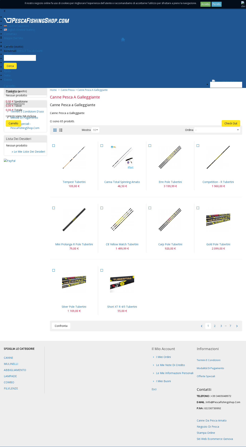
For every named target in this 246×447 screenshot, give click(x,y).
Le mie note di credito (170, 365)
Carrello (9, 86)
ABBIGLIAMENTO (15, 370)
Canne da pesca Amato (212, 420)
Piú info (217, 4)
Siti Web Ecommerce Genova (215, 439)
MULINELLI (11, 364)
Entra (20, 51)
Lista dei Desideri (18, 139)
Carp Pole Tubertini (170, 244)
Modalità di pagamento (210, 368)
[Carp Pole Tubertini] (170, 220)
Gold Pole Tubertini (218, 244)
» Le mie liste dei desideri (28, 151)
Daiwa (8, 79)
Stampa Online (206, 433)
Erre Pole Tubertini (170, 182)
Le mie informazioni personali (174, 373)
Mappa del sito (13, 38)
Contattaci (10, 34)
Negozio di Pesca (208, 426)
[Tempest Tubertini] (74, 157)
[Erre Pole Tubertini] (170, 157)
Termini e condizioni (208, 360)
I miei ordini (163, 357)
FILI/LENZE (11, 388)
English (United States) (21, 29)
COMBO (9, 382)
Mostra (86, 130)
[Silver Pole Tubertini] (74, 282)
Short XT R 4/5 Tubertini (122, 306)
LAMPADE (10, 376)
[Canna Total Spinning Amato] (122, 157)
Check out (230, 123)
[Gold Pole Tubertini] (218, 220)
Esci (154, 389)
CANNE (8, 357)
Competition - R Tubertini (218, 182)
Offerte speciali (206, 376)
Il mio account (163, 348)
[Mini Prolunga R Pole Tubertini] (74, 220)
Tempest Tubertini (74, 182)
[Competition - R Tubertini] (218, 157)
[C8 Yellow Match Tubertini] (122, 220)
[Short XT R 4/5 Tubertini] (122, 282)
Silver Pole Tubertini (74, 306)
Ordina (189, 130)
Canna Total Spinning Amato (122, 182)
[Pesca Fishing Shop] (36, 21)
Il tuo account (33, 51)
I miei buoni (163, 381)
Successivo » (237, 326)
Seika (7, 75)
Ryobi (7, 71)
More (79, 175)
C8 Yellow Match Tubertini (122, 244)
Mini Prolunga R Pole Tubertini (74, 244)
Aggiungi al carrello (69, 175)
